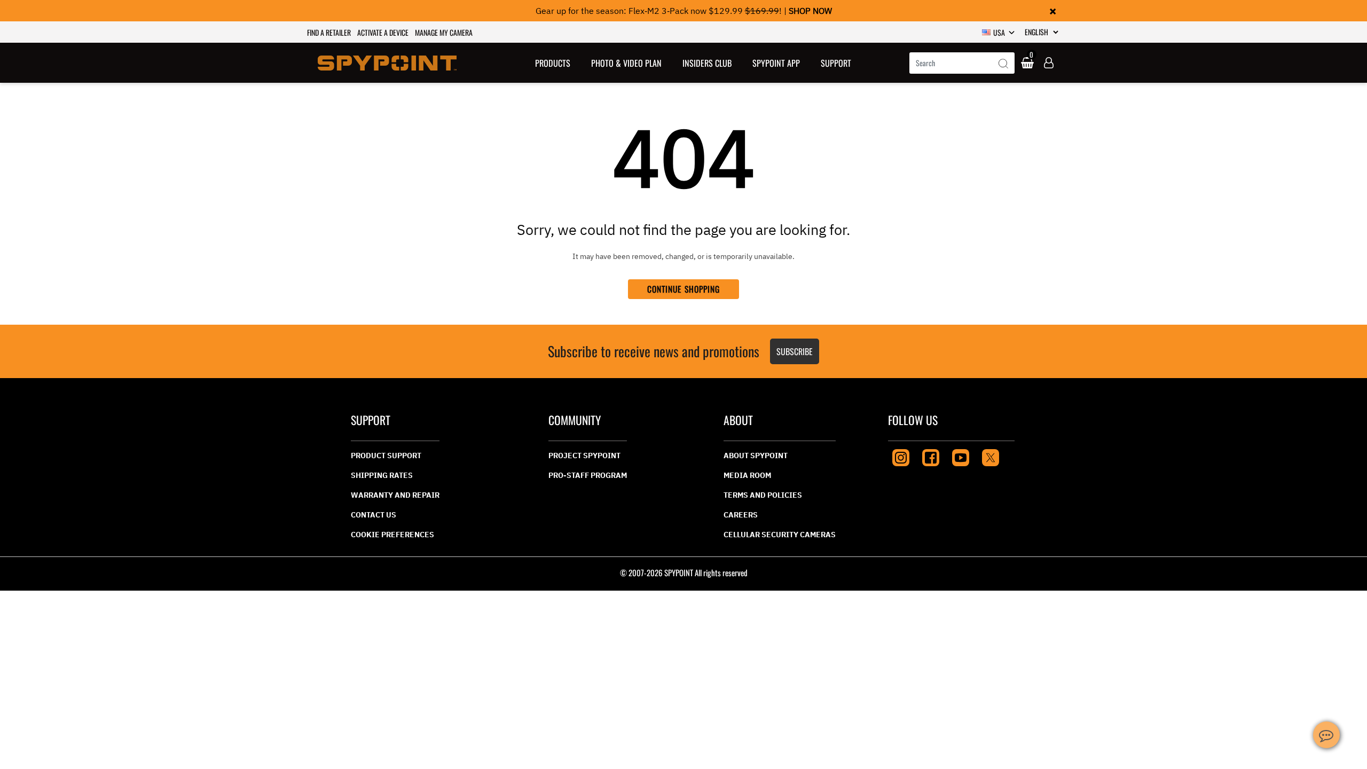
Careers (741, 515)
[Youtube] (960, 456)
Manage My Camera (444, 32)
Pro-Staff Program (587, 475)
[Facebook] (930, 456)
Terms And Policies (763, 495)
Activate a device (382, 32)
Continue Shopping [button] (683, 289)
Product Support (386, 455)
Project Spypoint (584, 455)
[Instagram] (900, 456)
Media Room (747, 475)
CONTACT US (373, 515)
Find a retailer (329, 32)
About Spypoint (756, 455)
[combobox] (962, 63)
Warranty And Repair (395, 495)
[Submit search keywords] (1003, 64)
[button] (553, 63)
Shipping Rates (382, 475)
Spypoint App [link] (776, 63)
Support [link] (836, 63)
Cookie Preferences (392, 534)
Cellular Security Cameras (780, 534)
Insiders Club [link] (707, 63)
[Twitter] (990, 456)
